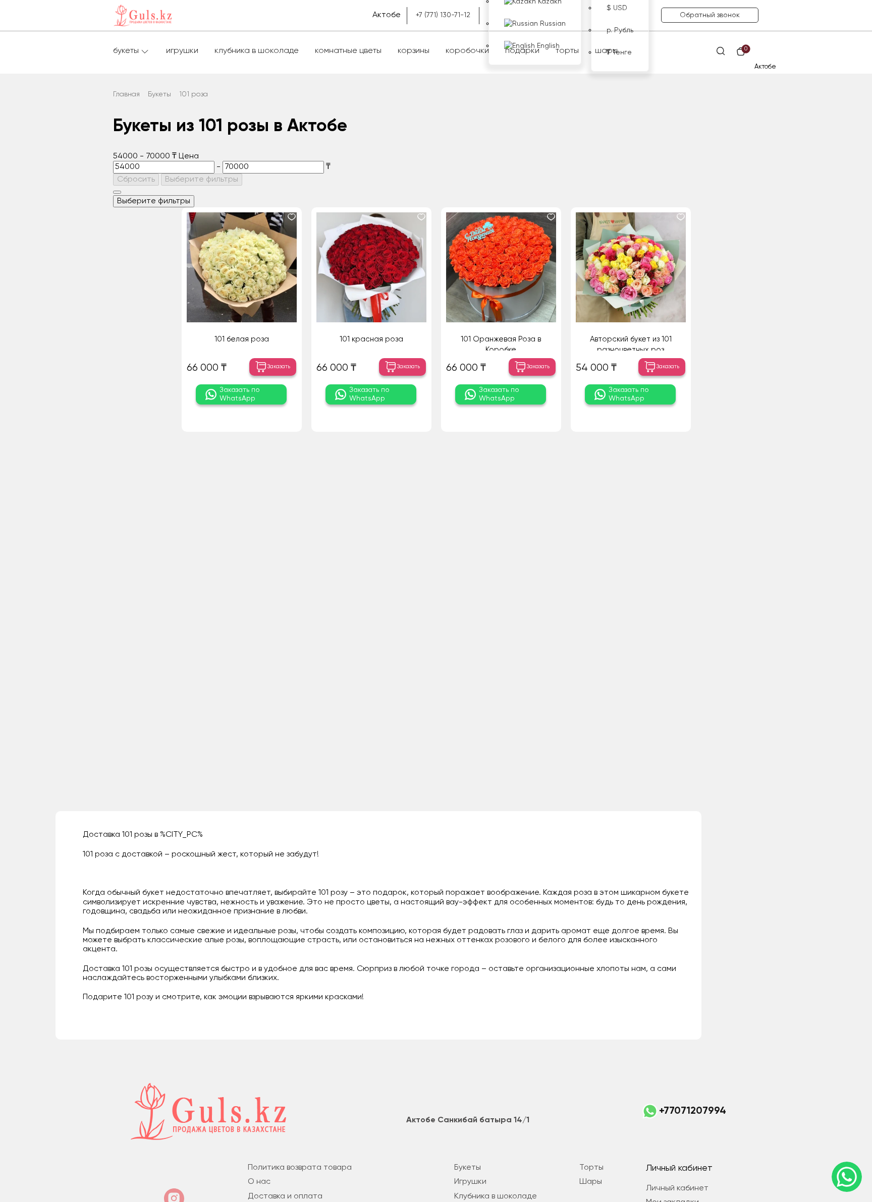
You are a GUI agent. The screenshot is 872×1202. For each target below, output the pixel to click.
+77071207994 (692, 1111)
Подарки (522, 51)
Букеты (126, 51)
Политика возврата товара (300, 1168)
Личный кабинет (677, 1188)
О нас (259, 1182)
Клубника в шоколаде (256, 51)
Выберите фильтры (201, 180)
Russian (552, 23)
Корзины (413, 51)
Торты (567, 51)
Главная (126, 94)
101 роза (193, 94)
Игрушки (182, 51)
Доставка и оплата (285, 1196)
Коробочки (467, 51)
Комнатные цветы (348, 51)
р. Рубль (620, 30)
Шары (606, 51)
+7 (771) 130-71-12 (443, 15)
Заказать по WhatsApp (240, 394)
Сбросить (136, 180)
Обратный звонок (710, 15)
